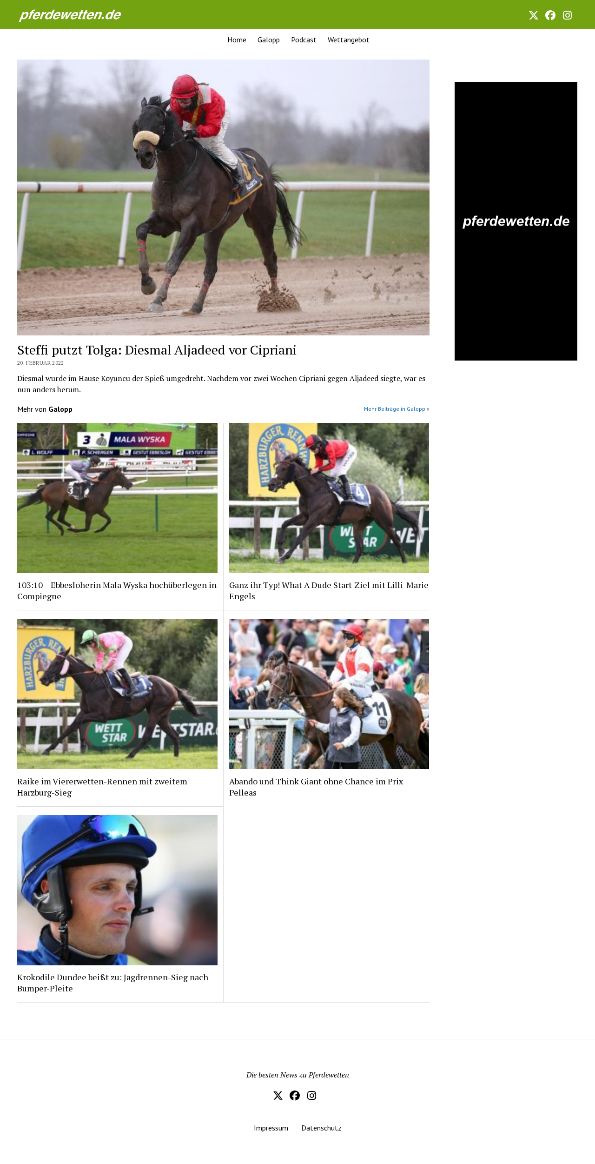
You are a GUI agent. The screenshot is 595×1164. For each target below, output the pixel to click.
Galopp (269, 39)
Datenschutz (321, 1127)
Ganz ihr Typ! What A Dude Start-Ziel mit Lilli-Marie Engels (329, 590)
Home (236, 39)
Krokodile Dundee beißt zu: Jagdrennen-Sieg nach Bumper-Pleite (112, 982)
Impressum (271, 1127)
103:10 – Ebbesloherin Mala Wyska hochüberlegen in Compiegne (117, 590)
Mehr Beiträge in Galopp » (397, 408)
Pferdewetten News (80, 14)
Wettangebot (349, 39)
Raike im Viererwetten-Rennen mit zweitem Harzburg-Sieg (102, 787)
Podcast (304, 39)
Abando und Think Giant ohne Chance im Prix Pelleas (316, 787)
